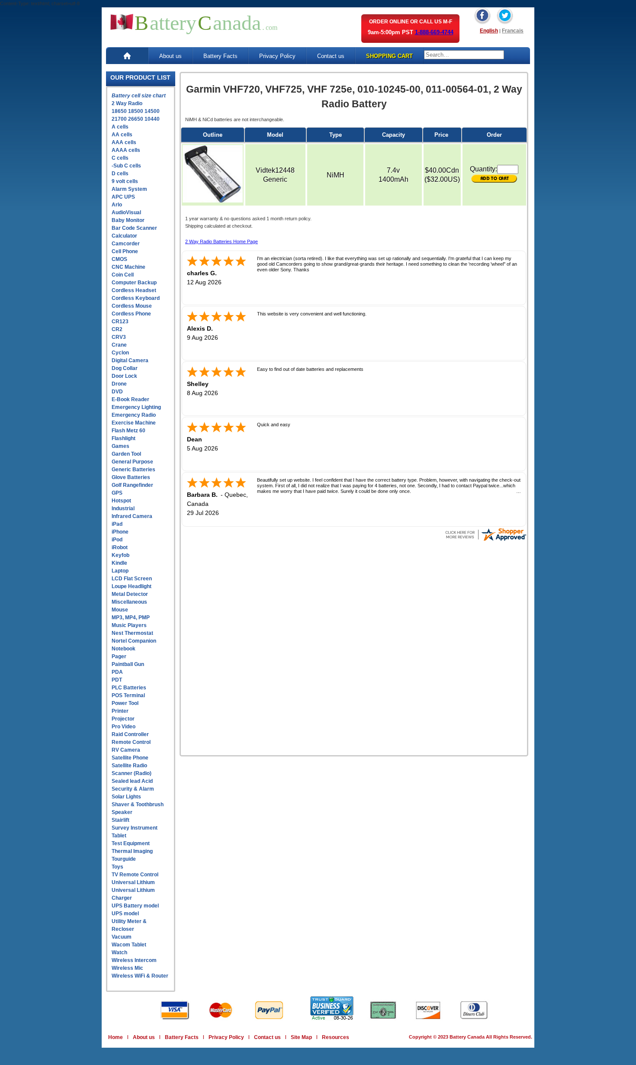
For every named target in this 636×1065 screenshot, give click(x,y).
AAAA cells (126, 150)
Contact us (330, 56)
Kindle (119, 563)
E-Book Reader (130, 399)
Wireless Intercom (134, 960)
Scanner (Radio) (131, 773)
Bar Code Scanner (134, 228)
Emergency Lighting (136, 407)
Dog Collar (125, 368)
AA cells (122, 135)
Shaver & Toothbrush (138, 804)
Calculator (124, 236)
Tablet (119, 836)
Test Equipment (131, 843)
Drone (119, 384)
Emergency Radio (134, 415)
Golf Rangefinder (132, 485)
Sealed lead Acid (132, 781)
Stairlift (120, 820)
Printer (120, 711)
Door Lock (124, 376)
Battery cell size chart (139, 96)
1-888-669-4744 (434, 32)
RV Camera (126, 750)
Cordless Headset (134, 290)
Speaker (122, 812)
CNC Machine (128, 267)
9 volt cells (125, 181)
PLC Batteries (129, 688)
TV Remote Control (135, 875)
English (489, 31)
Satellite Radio (129, 766)
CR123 (120, 322)
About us (170, 56)
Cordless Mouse (132, 306)
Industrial (123, 508)
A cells (120, 127)
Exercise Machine (134, 423)
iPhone (120, 532)
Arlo (117, 205)
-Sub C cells (126, 166)
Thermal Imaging (132, 851)
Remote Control (131, 742)
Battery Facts (220, 56)
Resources (335, 1037)
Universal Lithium (133, 882)
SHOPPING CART (389, 56)
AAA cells (124, 142)
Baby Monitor (128, 220)
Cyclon (120, 353)
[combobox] (464, 54)
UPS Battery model (135, 906)
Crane (119, 345)
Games (120, 446)
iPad (117, 524)
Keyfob (120, 555)
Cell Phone (125, 251)
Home (115, 1037)
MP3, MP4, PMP (131, 618)
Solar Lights (126, 797)
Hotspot (121, 501)
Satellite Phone (130, 758)
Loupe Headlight (131, 586)
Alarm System (129, 189)
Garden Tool (126, 454)
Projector (123, 719)
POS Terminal (128, 695)
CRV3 (119, 337)
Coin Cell (123, 275)
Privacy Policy (277, 56)
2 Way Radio (127, 103)
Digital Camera (130, 360)
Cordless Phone (131, 314)
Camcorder (126, 244)
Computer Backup (134, 283)
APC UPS (123, 197)
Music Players (129, 625)
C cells (120, 158)
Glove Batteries (131, 477)
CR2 (117, 329)
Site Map (301, 1037)
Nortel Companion (134, 641)
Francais (513, 31)
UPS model (125, 914)
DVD (117, 392)
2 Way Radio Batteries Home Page (221, 241)
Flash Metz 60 (128, 431)
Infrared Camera (132, 516)
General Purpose (132, 462)
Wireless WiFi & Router (140, 976)
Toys (117, 867)
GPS (117, 493)
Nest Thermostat (132, 633)
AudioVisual (126, 212)
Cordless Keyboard (136, 298)
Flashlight (123, 438)
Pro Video (123, 727)
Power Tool (125, 703)
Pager (119, 656)
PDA (117, 672)
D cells (120, 174)
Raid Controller (130, 734)
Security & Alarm (133, 789)
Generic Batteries (133, 470)
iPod (117, 540)
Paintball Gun (128, 664)
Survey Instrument (134, 828)
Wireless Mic (127, 968)
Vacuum (122, 937)
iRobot (120, 547)
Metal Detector (130, 594)
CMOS (119, 259)
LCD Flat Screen (132, 579)
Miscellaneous (129, 602)
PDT (117, 680)
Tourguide (124, 859)
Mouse (120, 610)
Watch (119, 952)
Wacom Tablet (129, 945)
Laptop (120, 571)
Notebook (123, 649)
